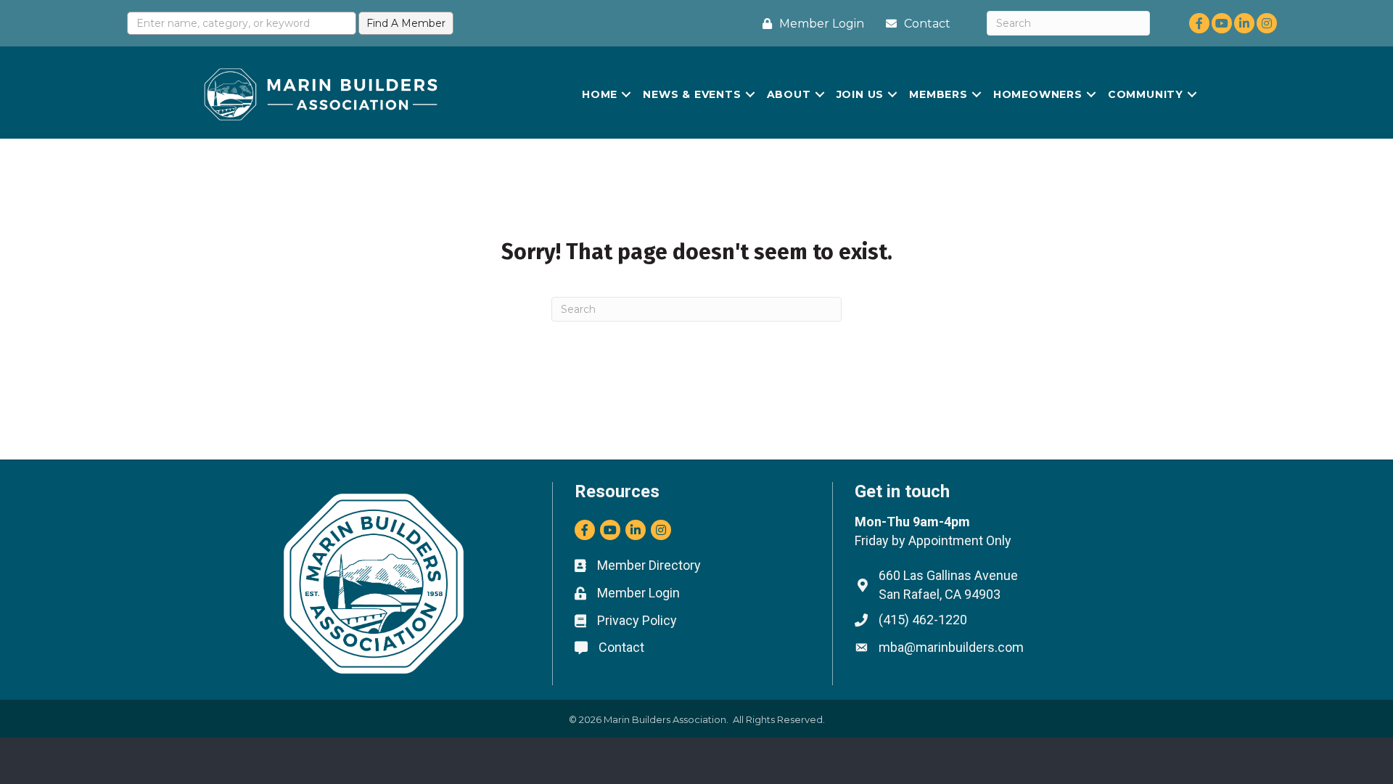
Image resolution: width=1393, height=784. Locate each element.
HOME (599, 94)
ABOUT (789, 94)
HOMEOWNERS (1037, 94)
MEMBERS (938, 94)
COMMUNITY (1145, 94)
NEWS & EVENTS (692, 94)
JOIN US (860, 94)
